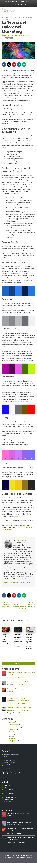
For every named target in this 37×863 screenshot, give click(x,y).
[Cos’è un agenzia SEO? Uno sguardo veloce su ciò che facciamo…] (4, 709)
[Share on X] (9, 64)
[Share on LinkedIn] (19, 64)
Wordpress (12, 741)
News (10, 734)
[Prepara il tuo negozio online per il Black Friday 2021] (4, 673)
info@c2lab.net (9, 765)
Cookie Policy (8, 802)
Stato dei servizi (9, 794)
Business (20, 677)
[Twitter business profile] (21, 4)
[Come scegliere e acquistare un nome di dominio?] (4, 690)
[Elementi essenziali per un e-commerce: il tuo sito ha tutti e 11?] (4, 699)
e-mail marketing (15, 727)
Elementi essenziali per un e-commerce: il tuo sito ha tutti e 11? (18, 640)
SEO (19, 713)
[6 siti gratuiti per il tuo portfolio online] (4, 683)
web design (9, 38)
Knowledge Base (9, 790)
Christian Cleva (9, 35)
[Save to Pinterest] (14, 64)
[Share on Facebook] (4, 64)
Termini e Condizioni (10, 798)
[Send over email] (24, 64)
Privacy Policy (8, 800)
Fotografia (12, 729)
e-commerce (22, 703)
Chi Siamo (7, 785)
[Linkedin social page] (18, 4)
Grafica (17, 35)
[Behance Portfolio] (25, 4)
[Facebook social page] (12, 4)
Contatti (6, 787)
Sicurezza (12, 738)
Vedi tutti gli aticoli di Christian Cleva (17, 582)
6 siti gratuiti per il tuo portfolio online (20, 682)
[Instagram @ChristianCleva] (15, 4)
